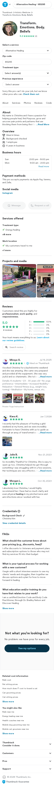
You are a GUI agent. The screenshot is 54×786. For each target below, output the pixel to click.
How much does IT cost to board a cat (19, 688)
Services (16, 103)
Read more (44, 166)
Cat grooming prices (11, 693)
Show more (8, 701)
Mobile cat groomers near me (15, 729)
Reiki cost (6, 680)
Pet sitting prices (10, 684)
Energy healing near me (12, 716)
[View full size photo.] (19, 280)
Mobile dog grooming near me (15, 725)
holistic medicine (22, 12)
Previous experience (12, 78)
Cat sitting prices (10, 697)
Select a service (10, 45)
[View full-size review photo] (7, 398)
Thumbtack (7, 12)
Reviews (38, 103)
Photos (27, 103)
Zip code (7, 56)
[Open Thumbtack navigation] (6, 4)
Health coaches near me (13, 720)
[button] (9, 28)
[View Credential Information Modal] (18, 511)
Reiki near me (8, 712)
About (5, 103)
